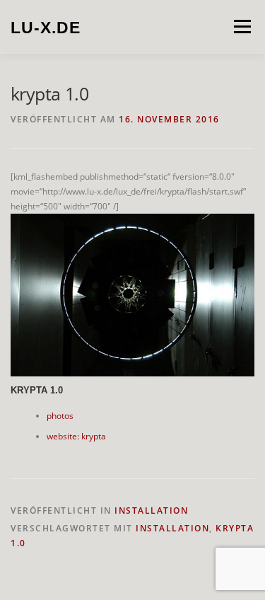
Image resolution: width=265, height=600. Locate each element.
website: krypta (76, 436)
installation (151, 510)
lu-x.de (46, 27)
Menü (241, 27)
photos (60, 416)
